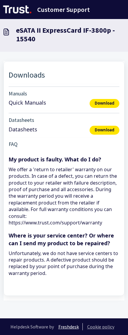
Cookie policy (100, 327)
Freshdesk (68, 327)
